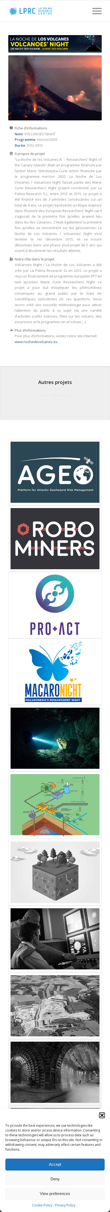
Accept (55, 1164)
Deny (55, 1179)
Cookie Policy (42, 1205)
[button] (102, 1115)
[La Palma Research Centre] (45, 11)
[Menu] (94, 11)
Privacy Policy (65, 1205)
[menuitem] (94, 11)
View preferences (55, 1193)
